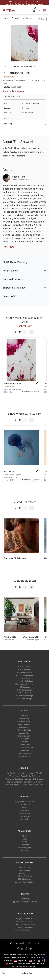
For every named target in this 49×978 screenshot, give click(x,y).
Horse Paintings (24, 873)
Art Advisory (24, 804)
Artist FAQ (24, 899)
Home (5, 18)
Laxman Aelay (24, 733)
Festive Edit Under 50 (24, 921)
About (24, 836)
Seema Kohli (25, 744)
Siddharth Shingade (24, 747)
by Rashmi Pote (9, 77)
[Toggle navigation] (44, 10)
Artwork (15, 18)
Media (24, 842)
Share (43, 19)
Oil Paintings (24, 687)
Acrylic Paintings (24, 666)
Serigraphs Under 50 (24, 918)
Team (24, 839)
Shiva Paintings (24, 879)
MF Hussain (24, 739)
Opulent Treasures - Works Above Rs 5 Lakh (24, 785)
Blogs (24, 807)
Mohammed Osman (24, 736)
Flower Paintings (24, 870)
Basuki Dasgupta (25, 724)
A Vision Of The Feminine (24, 924)
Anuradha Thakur (24, 721)
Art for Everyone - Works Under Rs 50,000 (24, 773)
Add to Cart (27, 973)
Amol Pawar (24, 718)
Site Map (24, 850)
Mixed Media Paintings (24, 684)
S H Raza (24, 742)
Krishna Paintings (24, 876)
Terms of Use (24, 813)
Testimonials (24, 845)
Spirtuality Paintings (24, 696)
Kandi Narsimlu (24, 730)
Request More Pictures (26, 66)
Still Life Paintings (24, 698)
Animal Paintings (24, 669)
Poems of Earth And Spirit (24, 930)
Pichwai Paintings (24, 690)
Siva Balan (24, 750)
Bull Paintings (24, 867)
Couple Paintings (24, 678)
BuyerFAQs (24, 810)
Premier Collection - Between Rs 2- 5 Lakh (24, 782)
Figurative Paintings (24, 681)
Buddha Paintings (24, 672)
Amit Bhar (24, 715)
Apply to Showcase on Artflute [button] (24, 902)
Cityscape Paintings (24, 675)
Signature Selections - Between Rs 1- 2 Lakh (24, 779)
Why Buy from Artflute (24, 801)
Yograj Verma (24, 756)
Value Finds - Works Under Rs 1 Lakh (24, 776)
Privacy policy (24, 816)
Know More (8, 246)
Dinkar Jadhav (25, 727)
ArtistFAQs (24, 819)
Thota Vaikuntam (25, 753)
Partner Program (24, 847)
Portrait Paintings (24, 693)
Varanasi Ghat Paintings (24, 882)
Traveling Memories (24, 927)
